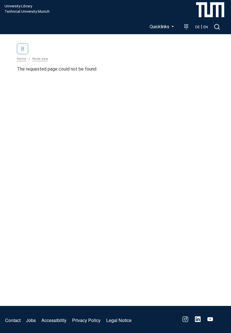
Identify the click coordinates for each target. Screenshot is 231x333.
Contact (13, 320)
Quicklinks (160, 26)
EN (205, 27)
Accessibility (53, 320)
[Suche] (217, 27)
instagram (185, 319)
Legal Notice (119, 320)
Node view (40, 59)
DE (197, 27)
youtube (210, 319)
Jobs (31, 320)
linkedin (197, 319)
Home (21, 59)
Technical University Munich (27, 12)
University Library (18, 6)
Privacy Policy (86, 320)
